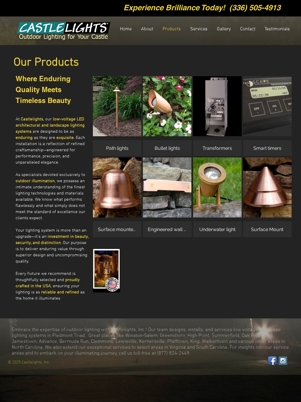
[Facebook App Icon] (272, 360)
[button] (117, 116)
